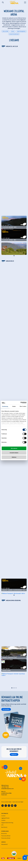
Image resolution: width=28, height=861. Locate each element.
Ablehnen (14, 457)
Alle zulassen (14, 448)
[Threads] (15, 805)
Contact (3, 816)
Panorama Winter (5, 836)
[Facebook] (6, 805)
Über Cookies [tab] (23, 406)
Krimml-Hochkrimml (14, 34)
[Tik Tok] (9, 805)
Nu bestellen (6, 709)
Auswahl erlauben (14, 452)
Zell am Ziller (5, 31)
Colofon (3, 820)
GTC (2, 825)
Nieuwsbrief (4, 844)
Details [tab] (14, 406)
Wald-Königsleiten (21, 31)
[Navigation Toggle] (25, 2)
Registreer (14, 754)
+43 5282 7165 (5, 787)
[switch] (24, 434)
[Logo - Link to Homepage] (14, 2)
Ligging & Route (5, 818)
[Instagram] (2, 805)
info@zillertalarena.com (7, 788)
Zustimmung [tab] (5, 406)
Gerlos (12, 31)
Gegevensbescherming (7, 822)
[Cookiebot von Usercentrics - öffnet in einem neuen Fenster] (20, 403)
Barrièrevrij (4, 827)
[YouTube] (12, 805)
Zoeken (2, 2)
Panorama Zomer (5, 838)
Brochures (4, 833)
